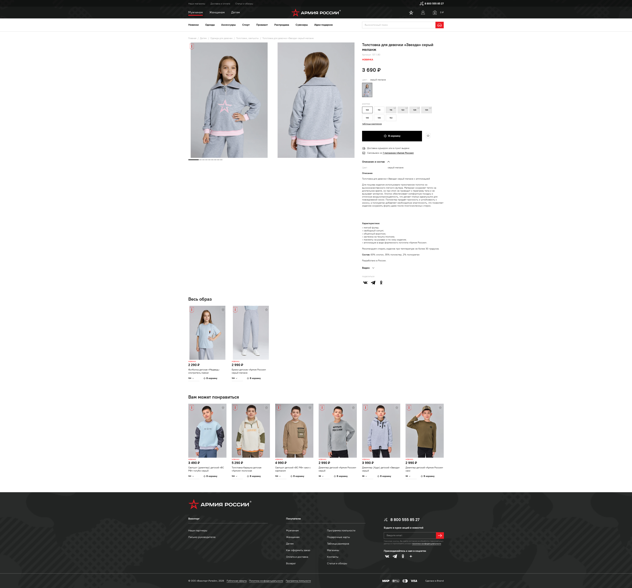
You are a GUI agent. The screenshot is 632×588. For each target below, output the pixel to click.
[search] (439, 25)
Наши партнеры (197, 530)
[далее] (440, 535)
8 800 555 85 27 (434, 3)
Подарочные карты (338, 537)
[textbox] (398, 25)
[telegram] (373, 282)
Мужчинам (292, 530)
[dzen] (411, 556)
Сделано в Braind (434, 580)
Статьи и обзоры (244, 3)
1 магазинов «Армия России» (398, 153)
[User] (423, 12)
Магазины (333, 550)
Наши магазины (196, 3)
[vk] (365, 282)
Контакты (332, 556)
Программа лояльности (341, 530)
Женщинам (293, 537)
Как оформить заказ (298, 550)
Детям (290, 543)
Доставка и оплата (220, 3)
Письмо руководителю (202, 537)
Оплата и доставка (297, 556)
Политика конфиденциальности (266, 580)
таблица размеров (372, 123)
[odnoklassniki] (381, 282)
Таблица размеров (338, 543)
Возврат (291, 563)
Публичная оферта (237, 580)
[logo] (316, 12)
